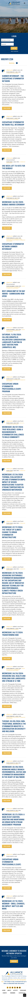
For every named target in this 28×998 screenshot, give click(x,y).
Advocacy (21, 423)
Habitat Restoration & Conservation (15, 287)
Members (12, 993)
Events (5, 993)
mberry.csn (9, 70)
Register (14, 961)
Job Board (23, 990)
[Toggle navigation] (24, 3)
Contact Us (22, 993)
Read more (7, 108)
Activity (11, 63)
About (9, 990)
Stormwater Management (12, 73)
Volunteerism (9, 331)
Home (3, 990)
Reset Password (14, 51)
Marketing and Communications (14, 239)
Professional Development (12, 240)
